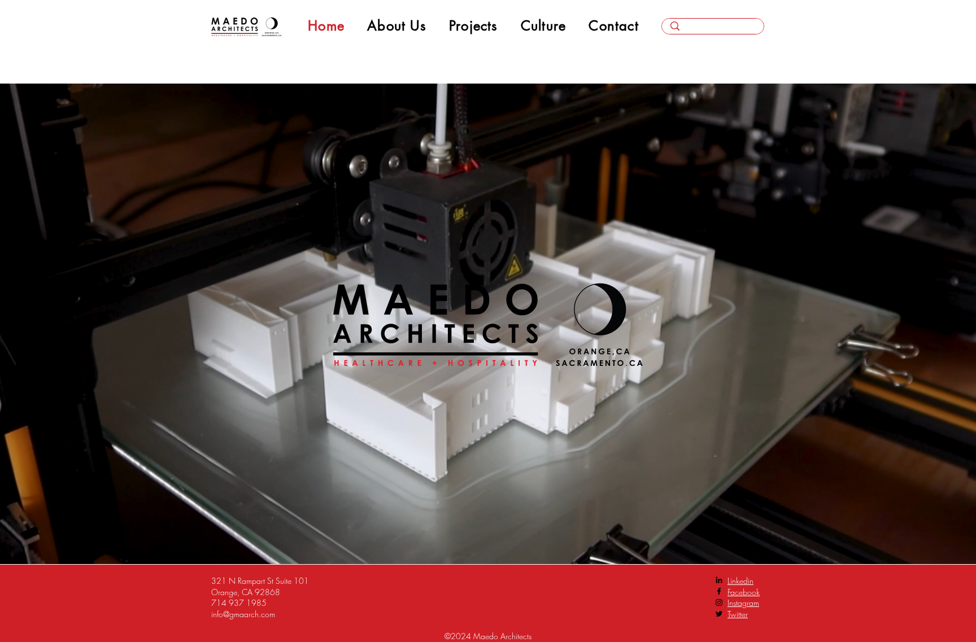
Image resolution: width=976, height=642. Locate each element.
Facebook (743, 592)
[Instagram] (719, 602)
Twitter (737, 614)
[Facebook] (719, 591)
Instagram (743, 602)
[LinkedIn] (719, 579)
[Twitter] (719, 613)
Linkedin (740, 580)
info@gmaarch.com (243, 614)
